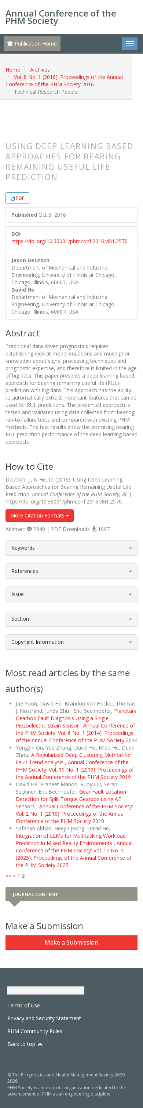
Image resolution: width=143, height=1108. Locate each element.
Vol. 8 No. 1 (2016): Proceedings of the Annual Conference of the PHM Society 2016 (64, 80)
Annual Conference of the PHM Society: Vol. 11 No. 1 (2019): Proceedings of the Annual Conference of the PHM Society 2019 (75, 769)
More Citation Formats (38, 515)
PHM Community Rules (34, 1031)
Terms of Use (23, 1005)
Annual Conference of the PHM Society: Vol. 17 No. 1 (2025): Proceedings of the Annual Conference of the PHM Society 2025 (74, 854)
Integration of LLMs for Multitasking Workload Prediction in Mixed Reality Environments (71, 839)
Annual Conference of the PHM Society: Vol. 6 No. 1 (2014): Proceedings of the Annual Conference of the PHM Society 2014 (77, 733)
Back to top (22, 1043)
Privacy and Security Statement (44, 1018)
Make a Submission (71, 942)
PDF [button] (20, 198)
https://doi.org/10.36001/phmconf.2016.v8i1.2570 (69, 241)
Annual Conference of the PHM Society (61, 16)
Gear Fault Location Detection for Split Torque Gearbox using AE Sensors (71, 799)
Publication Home (35, 43)
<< (8, 876)
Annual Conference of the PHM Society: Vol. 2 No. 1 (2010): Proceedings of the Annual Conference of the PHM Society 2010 (74, 813)
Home (13, 69)
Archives (40, 69)
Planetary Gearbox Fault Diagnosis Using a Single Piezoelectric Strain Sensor (76, 718)
